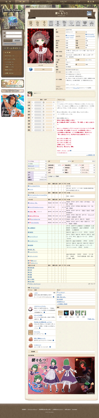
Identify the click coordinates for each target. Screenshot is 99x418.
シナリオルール (12, 62)
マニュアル (76, 88)
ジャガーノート (34, 241)
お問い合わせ (12, 73)
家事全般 (32, 267)
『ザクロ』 (61, 11)
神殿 (22, 2)
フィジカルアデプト (35, 186)
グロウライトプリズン (40, 306)
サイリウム (37, 331)
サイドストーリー (12, 56)
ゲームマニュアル (12, 59)
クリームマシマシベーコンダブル (90, 36)
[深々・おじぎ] (77, 315)
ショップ (77, 2)
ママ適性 (32, 279)
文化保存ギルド (61, 301)
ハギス (36, 293)
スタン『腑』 (33, 211)
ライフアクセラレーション (37, 207)
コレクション (35, 287)
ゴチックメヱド (34, 256)
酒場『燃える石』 (61, 297)
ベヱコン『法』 (34, 203)
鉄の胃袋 (32, 281)
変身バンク (34, 260)
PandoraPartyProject (12, 11)
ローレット (36, 2)
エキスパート (34, 263)
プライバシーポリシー (32, 409)
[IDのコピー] (66, 13)
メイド (72, 37)
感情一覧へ (92, 319)
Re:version (74, 409)
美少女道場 (60, 299)
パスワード (4, 36)
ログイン (7, 40)
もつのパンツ (37, 345)
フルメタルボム (35, 222)
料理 (31, 270)
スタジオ (63, 2)
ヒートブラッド (34, 236)
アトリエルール (12, 65)
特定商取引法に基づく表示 (45, 409)
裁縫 (31, 274)
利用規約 (24, 409)
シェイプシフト (34, 252)
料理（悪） (32, 249)
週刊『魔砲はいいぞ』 (40, 338)
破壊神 (31, 245)
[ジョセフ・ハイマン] (72, 315)
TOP (8, 2)
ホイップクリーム (34, 216)
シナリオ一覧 (31, 23)
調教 (31, 277)
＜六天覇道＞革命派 (62, 304)
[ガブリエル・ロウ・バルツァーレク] (83, 315)
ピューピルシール (35, 219)
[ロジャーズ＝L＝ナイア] (66, 315)
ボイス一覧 (44, 23)
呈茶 (31, 272)
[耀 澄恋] (60, 315)
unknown (59, 294)
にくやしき (62, 292)
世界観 (12, 52)
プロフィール (61, 99)
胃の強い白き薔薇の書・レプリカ (43, 322)
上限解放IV (32, 228)
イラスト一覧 (37, 23)
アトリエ (49, 2)
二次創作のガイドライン (57, 409)
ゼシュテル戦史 (38, 315)
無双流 (31, 232)
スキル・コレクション (35, 283)
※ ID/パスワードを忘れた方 (10, 43)
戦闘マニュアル (12, 67)
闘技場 (91, 2)
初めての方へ (12, 70)
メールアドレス (4, 33)
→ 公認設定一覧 (90, 155)
